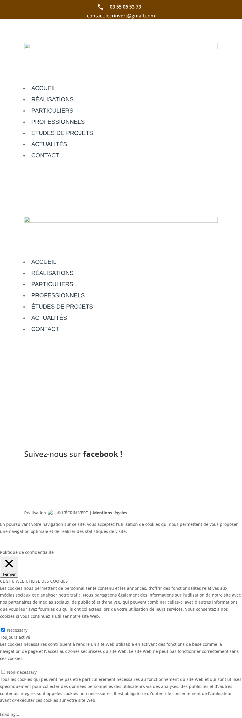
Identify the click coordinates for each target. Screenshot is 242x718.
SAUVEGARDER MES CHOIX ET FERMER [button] (95, 538)
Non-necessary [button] (15, 665)
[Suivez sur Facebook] (213, 474)
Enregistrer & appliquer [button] (23, 707)
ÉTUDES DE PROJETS (62, 133)
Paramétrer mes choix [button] (28, 538)
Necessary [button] (10, 623)
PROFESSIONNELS (58, 121)
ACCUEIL (43, 88)
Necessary (17, 630)
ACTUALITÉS (49, 144)
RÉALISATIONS (52, 99)
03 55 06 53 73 (125, 7)
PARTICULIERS (52, 110)
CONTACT (45, 155)
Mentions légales (110, 513)
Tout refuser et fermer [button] (22, 545)
